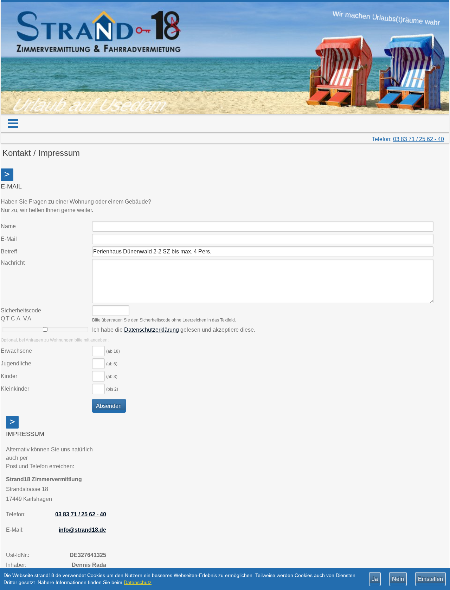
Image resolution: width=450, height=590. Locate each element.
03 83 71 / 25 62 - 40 (418, 139)
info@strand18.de (82, 530)
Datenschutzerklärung (151, 330)
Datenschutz (138, 582)
